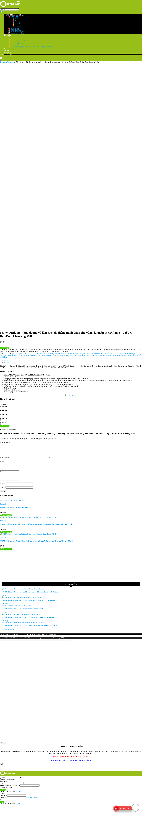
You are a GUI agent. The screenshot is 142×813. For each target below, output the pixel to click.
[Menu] (1, 58)
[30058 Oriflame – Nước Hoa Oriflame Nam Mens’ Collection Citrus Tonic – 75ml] (28, 534)
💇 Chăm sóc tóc (18, 25)
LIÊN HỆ (8, 54)
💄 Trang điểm (17, 21)
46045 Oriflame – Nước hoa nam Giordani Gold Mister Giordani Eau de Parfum (30, 592)
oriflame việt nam (51, 355)
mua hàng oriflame (97, 353)
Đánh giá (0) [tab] (8, 362)
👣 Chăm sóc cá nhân (19, 27)
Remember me (7, 800)
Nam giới (3, 521)
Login (2, 802)
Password (10, 785)
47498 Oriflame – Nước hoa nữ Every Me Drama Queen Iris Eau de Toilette (28, 600)
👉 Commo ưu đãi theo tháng (18, 41)
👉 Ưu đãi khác (13, 45)
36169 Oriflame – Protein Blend (14, 507)
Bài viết (6, 51)
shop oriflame (95, 355)
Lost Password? (31, 797)
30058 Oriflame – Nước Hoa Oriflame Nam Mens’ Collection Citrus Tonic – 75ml (36, 541)
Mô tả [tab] (6, 360)
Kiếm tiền (7, 35)
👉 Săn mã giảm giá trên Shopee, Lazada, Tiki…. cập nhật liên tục (30, 47)
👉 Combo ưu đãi (14, 39)
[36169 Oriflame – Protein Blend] (11, 500)
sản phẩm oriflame (84, 355)
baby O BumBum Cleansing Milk (54, 353)
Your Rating (4, 442)
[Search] (1, 60)
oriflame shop (40, 355)
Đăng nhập (7, 52)
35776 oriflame (37, 353)
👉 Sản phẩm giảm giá (15, 43)
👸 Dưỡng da (17, 23)
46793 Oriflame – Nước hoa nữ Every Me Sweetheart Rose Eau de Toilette (28, 617)
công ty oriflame (84, 353)
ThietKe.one (52, 634)
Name (2, 483)
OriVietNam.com (5, 634)
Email (2, 487)
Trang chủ (3, 62)
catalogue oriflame (72, 353)
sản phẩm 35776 (71, 355)
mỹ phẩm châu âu (109, 353)
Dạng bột (3, 504)
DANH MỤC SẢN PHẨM (14, 15)
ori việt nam (25, 355)
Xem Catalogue (9, 49)
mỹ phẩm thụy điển (14, 355)
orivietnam (61, 355)
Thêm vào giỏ (5, 348)
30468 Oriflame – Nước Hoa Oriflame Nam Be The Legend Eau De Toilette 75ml (36, 524)
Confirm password (6, 787)
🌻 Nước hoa (17, 19)
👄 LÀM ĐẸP (13, 17)
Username (3, 781)
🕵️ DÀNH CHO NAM (16, 31)
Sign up (3, 790)
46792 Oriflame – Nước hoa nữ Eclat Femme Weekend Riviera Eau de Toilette (29, 625)
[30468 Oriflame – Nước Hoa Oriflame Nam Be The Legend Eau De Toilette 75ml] (28, 517)
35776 (29, 353)
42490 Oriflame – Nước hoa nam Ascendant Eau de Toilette (22, 609)
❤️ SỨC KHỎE (13, 29)
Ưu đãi (7, 37)
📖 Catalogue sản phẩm (16, 33)
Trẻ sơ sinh (10, 62)
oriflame (32, 355)
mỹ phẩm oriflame (122, 353)
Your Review (5, 457)
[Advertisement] (62, 565)
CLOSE (3, 743)
